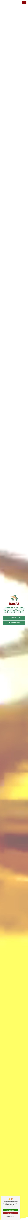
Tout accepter (10, 1210)
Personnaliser (10, 1216)
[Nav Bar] (24, 2)
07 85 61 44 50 (15, 618)
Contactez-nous (15, 622)
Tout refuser (10, 1213)
